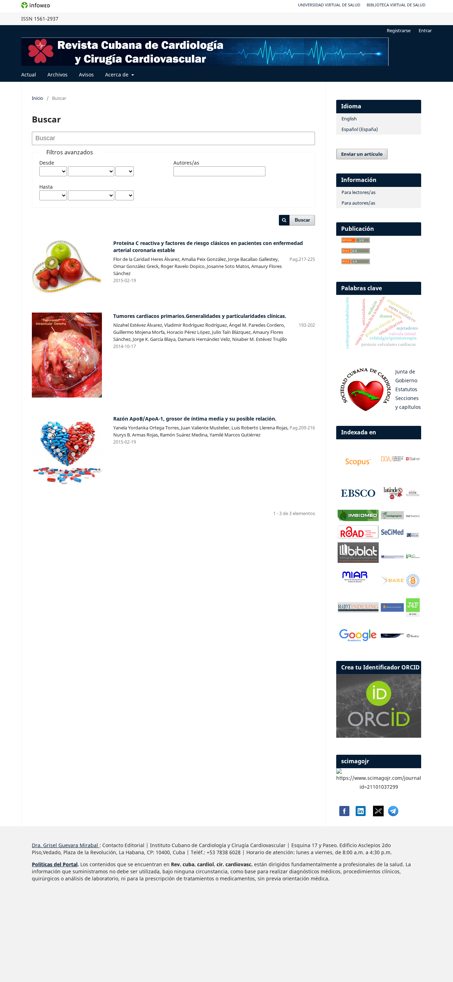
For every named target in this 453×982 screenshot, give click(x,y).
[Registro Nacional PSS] (392, 556)
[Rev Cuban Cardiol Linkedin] (360, 814)
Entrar (425, 30)
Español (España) (360, 129)
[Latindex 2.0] (392, 498)
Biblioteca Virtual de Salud (396, 4)
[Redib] (413, 494)
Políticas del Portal (55, 864)
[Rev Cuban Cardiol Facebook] (344, 814)
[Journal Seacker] (392, 636)
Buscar (302, 220)
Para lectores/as (358, 192)
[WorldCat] (413, 636)
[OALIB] (413, 585)
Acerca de (117, 74)
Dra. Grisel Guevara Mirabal (65, 845)
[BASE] (392, 583)
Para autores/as (358, 203)
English (349, 118)
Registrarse (399, 30)
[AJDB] (392, 609)
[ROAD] (358, 536)
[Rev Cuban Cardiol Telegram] (393, 814)
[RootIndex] (358, 610)
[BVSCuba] (413, 536)
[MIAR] (355, 582)
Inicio (37, 98)
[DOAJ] (392, 460)
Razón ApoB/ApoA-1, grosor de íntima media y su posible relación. (194, 418)
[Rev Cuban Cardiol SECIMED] (392, 534)
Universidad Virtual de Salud (329, 4)
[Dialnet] (413, 460)
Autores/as (186, 162)
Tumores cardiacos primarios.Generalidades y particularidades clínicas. (199, 316)
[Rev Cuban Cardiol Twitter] (378, 814)
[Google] (358, 641)
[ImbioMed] (358, 519)
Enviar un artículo (362, 154)
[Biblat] (358, 561)
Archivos (57, 74)
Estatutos (406, 389)
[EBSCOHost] (358, 504)
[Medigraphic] (392, 517)
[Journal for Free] (413, 614)
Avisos (86, 74)
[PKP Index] (413, 516)
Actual (28, 74)
